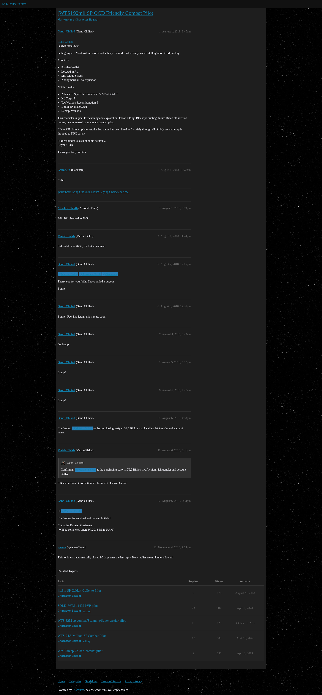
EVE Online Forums (14, 3)
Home (61, 681)
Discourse (78, 689)
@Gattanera (110, 274)
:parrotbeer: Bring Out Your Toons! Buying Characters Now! (93, 191)
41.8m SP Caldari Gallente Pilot (79, 590)
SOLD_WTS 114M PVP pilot (78, 605)
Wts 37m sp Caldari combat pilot (80, 651)
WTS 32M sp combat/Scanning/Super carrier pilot (92, 620)
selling (86, 641)
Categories (75, 681)
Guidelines (91, 681)
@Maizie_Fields (68, 274)
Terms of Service (111, 681)
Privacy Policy (133, 681)
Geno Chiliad (65, 41)
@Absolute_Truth (90, 274)
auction (87, 611)
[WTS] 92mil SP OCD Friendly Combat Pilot (105, 13)
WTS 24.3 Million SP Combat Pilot (82, 636)
